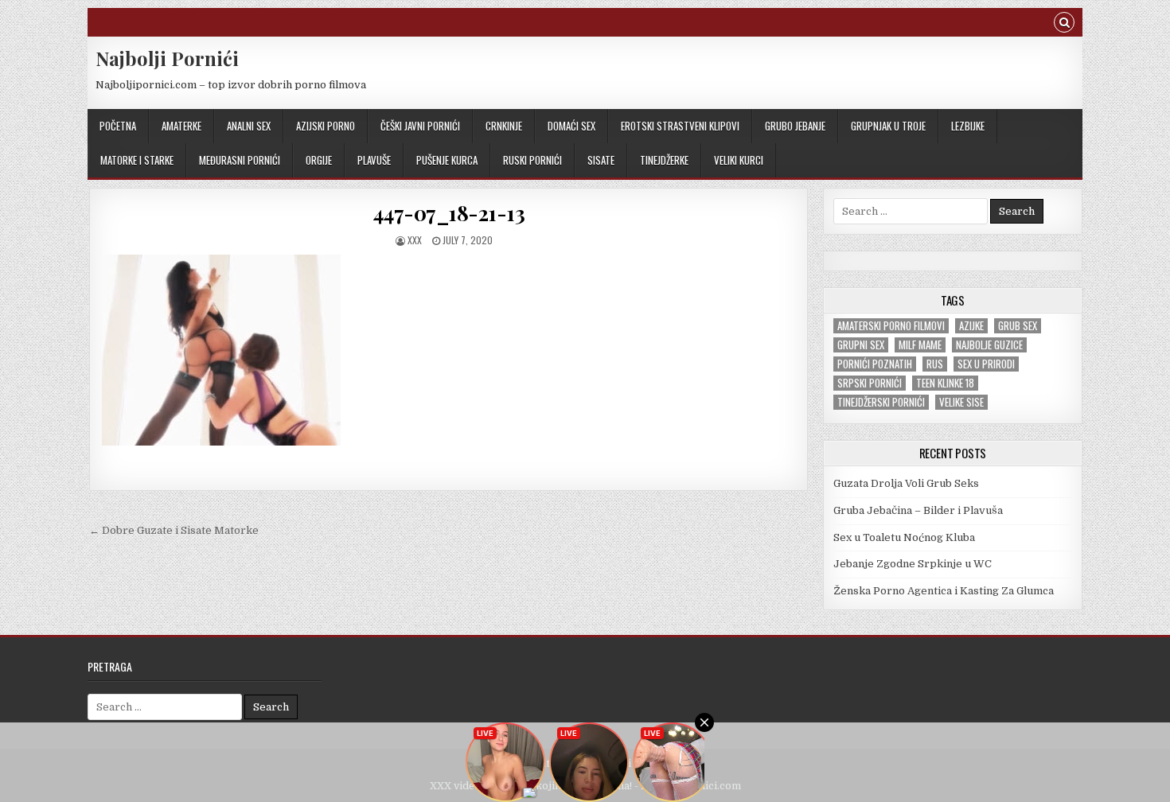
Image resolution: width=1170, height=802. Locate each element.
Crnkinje (504, 126)
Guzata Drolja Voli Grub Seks (906, 483)
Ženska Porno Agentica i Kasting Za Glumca (943, 591)
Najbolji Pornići (167, 58)
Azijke (971, 325)
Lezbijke (968, 126)
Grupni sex (860, 344)
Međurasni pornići (239, 160)
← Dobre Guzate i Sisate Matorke (174, 530)
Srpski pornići (869, 383)
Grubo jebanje (795, 126)
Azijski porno (325, 126)
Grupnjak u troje (888, 126)
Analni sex (249, 126)
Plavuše (374, 160)
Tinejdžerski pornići (881, 402)
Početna (117, 126)
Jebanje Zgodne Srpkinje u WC (912, 564)
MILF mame (920, 344)
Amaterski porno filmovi (891, 325)
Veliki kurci (738, 160)
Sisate (600, 160)
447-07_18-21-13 (448, 213)
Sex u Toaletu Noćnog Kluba (904, 537)
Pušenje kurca (447, 160)
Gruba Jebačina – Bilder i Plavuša (918, 510)
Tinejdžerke (664, 160)
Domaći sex (571, 126)
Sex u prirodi (986, 364)
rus (934, 364)
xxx (415, 240)
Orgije (319, 160)
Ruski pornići (532, 160)
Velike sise (961, 402)
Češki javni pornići (420, 126)
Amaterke (181, 126)
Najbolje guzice (989, 344)
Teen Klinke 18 (945, 383)
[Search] (1064, 24)
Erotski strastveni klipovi (680, 126)
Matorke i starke (137, 160)
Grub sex (1017, 325)
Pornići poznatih (874, 364)
